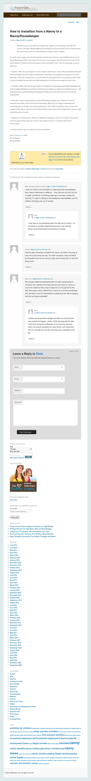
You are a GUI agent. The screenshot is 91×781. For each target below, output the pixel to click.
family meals (23, 735)
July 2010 (13, 653)
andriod (34, 728)
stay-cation (16, 760)
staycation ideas (26, 760)
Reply (28, 207)
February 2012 (15, 617)
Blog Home (14, 15)
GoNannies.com (27, 15)
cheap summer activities (45, 731)
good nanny (69, 735)
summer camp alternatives (39, 760)
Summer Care (15, 711)
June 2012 (13, 608)
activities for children (20, 728)
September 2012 (16, 600)
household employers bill (23, 738)
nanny (74, 742)
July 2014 (13, 545)
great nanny (76, 735)
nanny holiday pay (34, 748)
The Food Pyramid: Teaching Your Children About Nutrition (32, 534)
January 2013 (15, 590)
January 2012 (15, 620)
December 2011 (15, 622)
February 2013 (15, 588)
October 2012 (15, 597)
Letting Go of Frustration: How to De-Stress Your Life (29, 531)
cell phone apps (28, 732)
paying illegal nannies (59, 753)
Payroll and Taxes (16, 701)
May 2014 (13, 550)
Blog (11, 676)
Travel (12, 716)
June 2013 (13, 577)
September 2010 (16, 648)
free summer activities (53, 734)
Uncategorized (15, 719)
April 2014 (13, 552)
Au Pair (12, 674)
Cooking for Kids (16, 681)
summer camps (52, 760)
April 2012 (13, 613)
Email (16, 379)
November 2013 (15, 565)
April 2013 (13, 582)
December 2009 (15, 662)
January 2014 (15, 560)
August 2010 (14, 650)
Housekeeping (15, 694)
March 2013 (14, 585)
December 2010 (15, 642)
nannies (64, 743)
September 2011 (16, 625)
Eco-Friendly (14, 684)
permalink (59, 169)
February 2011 (15, 640)
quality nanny (36, 757)
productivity (27, 757)
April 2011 (13, 635)
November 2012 (15, 595)
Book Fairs (13, 500)
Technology (14, 714)
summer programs (43, 763)
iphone (50, 743)
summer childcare (71, 760)
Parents (13, 699)
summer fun (16, 763)
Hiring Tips (35, 169)
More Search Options (17, 458)
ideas (30, 743)
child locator (62, 732)
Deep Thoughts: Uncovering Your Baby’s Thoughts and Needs (32, 536)
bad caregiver (41, 728)
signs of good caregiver (48, 757)
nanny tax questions (24, 754)
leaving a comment (56, 156)
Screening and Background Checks (23, 706)
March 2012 (14, 615)
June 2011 (13, 630)
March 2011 (14, 638)
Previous (70, 22)
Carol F (30, 40)
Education (13, 686)
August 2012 (14, 602)
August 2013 (14, 572)
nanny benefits (17, 748)
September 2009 (16, 665)
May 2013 (13, 580)
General (28, 169)
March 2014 (14, 555)
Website (17, 390)
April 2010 (13, 660)
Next (78, 22)
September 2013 (16, 570)
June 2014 (13, 547)
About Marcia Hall (43, 15)
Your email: (13, 508)
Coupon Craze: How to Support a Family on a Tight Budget (31, 526)
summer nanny (30, 763)
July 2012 (13, 605)
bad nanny (49, 728)
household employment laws (50, 738)
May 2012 (13, 610)
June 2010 (13, 655)
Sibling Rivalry (15, 709)
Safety (12, 704)
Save (22, 158)
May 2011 (13, 633)
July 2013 (13, 575)
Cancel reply (74, 351)
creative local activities (73, 732)
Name (17, 367)
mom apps (55, 743)
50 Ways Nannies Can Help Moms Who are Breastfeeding (31, 529)
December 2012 (15, 592)
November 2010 (15, 645)
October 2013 (15, 568)
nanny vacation (39, 753)
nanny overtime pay (54, 748)
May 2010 (13, 658)
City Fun (13, 679)
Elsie (39, 354)
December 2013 (15, 562)
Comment (18, 402)
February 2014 (15, 557)
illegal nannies (40, 743)
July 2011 (13, 628)
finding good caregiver (35, 735)
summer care (61, 760)
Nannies (13, 696)
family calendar (14, 735)
